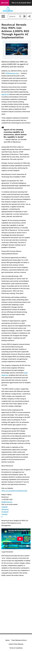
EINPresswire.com (12, 73)
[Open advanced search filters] (24, 16)
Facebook (4, 512)
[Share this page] (29, 16)
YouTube (4, 514)
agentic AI (5, 94)
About (8, 640)
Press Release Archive (18, 640)
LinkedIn (4, 507)
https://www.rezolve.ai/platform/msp (14, 491)
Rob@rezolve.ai (6, 502)
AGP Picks (4, 3)
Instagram (5, 509)
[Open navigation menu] (3, 16)
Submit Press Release (16, 644)
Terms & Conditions (16, 648)
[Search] (20, 16)
